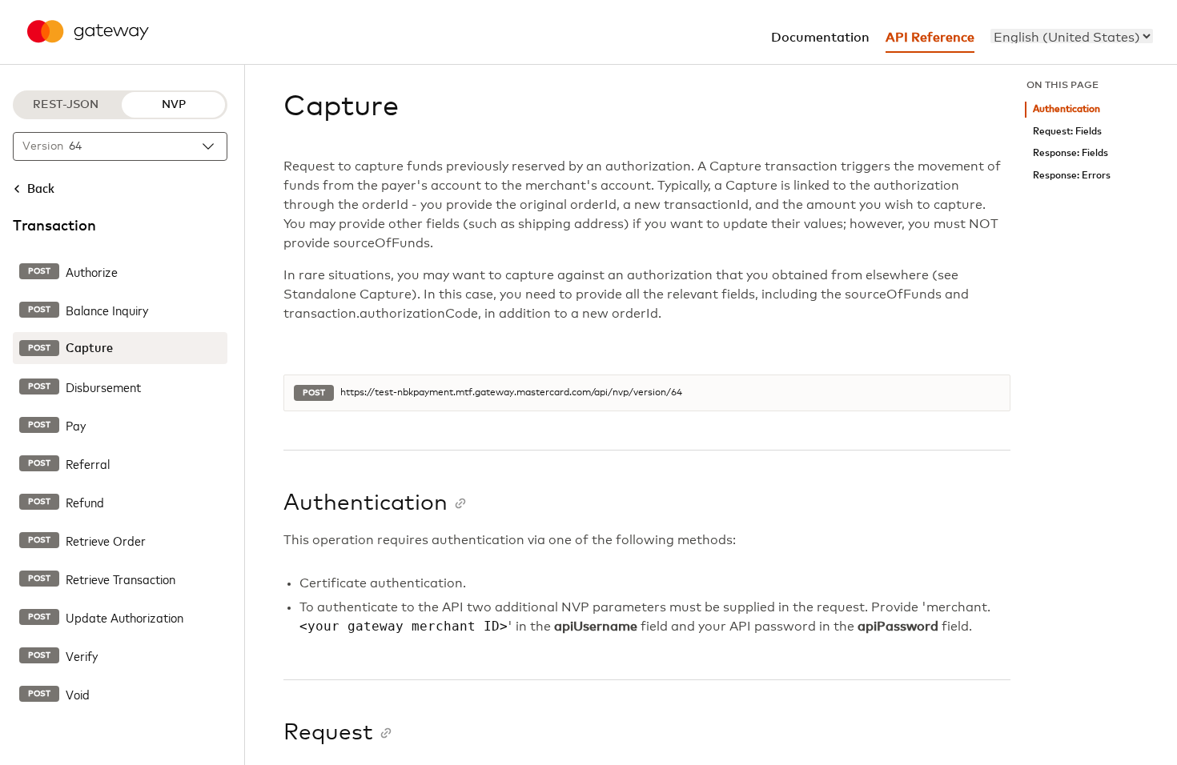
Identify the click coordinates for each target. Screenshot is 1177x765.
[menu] (1071, 36)
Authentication (1066, 109)
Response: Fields (1070, 153)
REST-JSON (65, 104)
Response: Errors (1072, 175)
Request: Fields (1067, 131)
